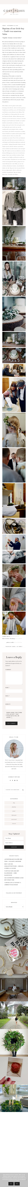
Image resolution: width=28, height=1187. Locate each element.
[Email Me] (17, 780)
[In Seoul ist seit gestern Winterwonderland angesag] (14, 1098)
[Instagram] (15, 780)
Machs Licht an (15, 636)
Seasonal (14, 819)
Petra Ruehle (17, 642)
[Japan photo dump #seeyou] (14, 987)
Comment (8, 669)
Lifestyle (14, 815)
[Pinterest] (13, 780)
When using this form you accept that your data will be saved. (14, 715)
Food (14, 811)
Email (7, 696)
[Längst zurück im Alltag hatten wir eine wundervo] (14, 1015)
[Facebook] (11, 780)
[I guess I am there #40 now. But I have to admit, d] (14, 932)
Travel (14, 823)
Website (7, 704)
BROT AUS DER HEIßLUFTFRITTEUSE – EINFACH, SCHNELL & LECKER (13, 866)
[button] (14, 2)
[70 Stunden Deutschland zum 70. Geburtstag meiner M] (14, 1070)
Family (4, 25)
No (17, 1183)
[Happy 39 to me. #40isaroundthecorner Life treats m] (14, 960)
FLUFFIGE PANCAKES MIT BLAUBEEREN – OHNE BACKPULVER (11, 873)
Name (7, 687)
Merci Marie (18, 638)
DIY (14, 802)
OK (11, 1183)
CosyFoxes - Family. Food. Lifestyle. (14, 11)
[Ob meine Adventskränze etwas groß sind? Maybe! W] (14, 1043)
